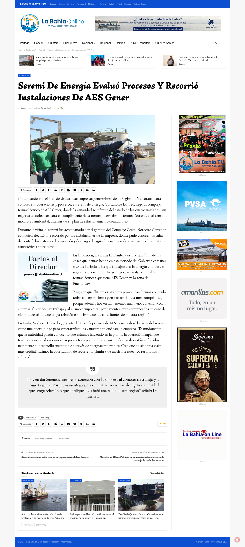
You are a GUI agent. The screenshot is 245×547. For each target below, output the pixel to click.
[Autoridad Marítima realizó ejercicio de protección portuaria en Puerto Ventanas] (44, 495)
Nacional (91, 4)
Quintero (70, 4)
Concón (61, 4)
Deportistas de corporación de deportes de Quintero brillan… (130, 58)
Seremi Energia (45, 418)
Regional (103, 4)
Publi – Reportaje (124, 4)
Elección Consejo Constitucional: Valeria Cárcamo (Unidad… (198, 58)
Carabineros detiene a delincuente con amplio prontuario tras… (57, 58)
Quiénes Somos (140, 4)
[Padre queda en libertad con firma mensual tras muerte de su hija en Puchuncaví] (92, 495)
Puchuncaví (81, 4)
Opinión (112, 4)
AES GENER (31, 418)
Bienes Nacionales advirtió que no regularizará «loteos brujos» (55, 456)
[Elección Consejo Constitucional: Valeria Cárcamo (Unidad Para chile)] (170, 60)
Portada (53, 4)
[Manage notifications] (237, 539)
